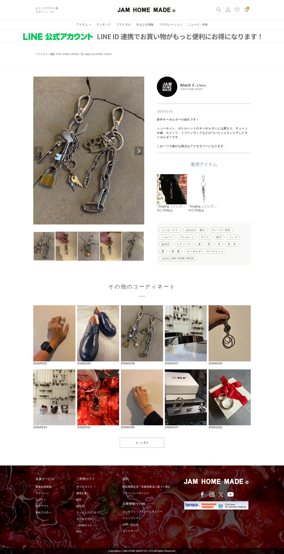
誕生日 (166, 244)
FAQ (78, 531)
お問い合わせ (130, 524)
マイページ (42, 493)
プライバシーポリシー (135, 493)
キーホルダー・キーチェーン (205, 251)
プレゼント (187, 237)
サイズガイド (84, 486)
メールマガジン (85, 518)
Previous (38, 150)
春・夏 (176, 251)
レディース (184, 244)
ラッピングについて (88, 512)
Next (138, 150)
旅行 (219, 237)
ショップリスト (131, 518)
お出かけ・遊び (195, 230)
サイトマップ (130, 530)
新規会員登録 (43, 486)
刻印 (79, 499)
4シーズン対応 (221, 230)
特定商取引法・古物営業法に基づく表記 (146, 486)
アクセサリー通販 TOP (48, 54)
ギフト (205, 237)
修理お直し (83, 493)
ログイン (41, 499)
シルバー (167, 237)
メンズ (233, 237)
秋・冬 (232, 244)
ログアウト (42, 506)
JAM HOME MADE (191, 89)
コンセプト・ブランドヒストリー (142, 511)
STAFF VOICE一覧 (73, 54)
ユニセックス (170, 230)
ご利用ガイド (84, 525)
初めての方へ (43, 512)
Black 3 (187, 85)
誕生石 (80, 506)
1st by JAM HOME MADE (178, 258)
